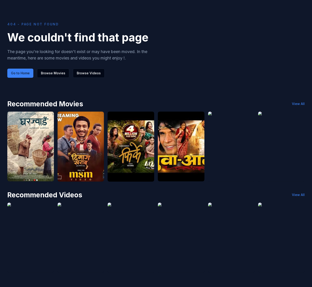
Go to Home (20, 73)
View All (298, 104)
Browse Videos (89, 73)
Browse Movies (53, 73)
